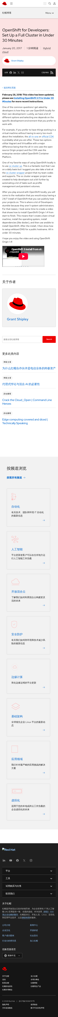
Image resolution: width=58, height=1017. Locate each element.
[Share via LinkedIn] (14, 72)
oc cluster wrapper (15, 172)
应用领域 (17, 759)
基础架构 (17, 716)
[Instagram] (31, 861)
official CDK (48, 136)
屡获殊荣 (26, 917)
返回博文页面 (10, 87)
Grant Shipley (17, 60)
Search (49, 339)
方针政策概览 (7, 1008)
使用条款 (34, 1004)
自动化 (15, 507)
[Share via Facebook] (10, 72)
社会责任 (34, 935)
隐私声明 (5, 1004)
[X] (24, 861)
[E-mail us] (22, 72)
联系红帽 (5, 983)
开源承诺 (34, 930)
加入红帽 (34, 940)
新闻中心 (34, 925)
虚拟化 (15, 800)
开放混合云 (18, 592)
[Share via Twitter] (18, 72)
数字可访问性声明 (37, 1008)
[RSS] (51, 72)
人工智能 (17, 549)
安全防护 (17, 634)
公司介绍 (6, 925)
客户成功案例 (8, 935)
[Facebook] (17, 861)
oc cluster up (15, 165)
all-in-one (33, 136)
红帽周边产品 (36, 986)
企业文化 (6, 930)
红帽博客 (6, 12)
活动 (4, 979)
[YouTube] (10, 861)
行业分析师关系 (9, 940)
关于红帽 (5, 976)
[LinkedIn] (4, 861)
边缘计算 (17, 677)
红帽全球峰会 (7, 990)
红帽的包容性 (7, 986)
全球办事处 (35, 979)
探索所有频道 (14, 477)
